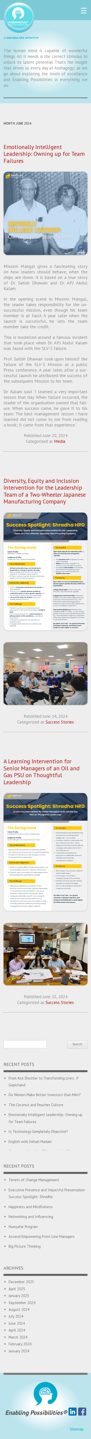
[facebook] (82, 1413)
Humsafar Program (23, 1226)
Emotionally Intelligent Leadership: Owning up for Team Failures (44, 153)
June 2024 (17, 1323)
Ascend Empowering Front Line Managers (42, 1236)
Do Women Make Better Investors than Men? (45, 1094)
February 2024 (20, 1344)
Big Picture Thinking (25, 1246)
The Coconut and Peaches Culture (36, 1104)
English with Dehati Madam (30, 1141)
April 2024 (17, 1330)
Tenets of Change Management (34, 1179)
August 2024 (19, 1309)
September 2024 (22, 1302)
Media (59, 441)
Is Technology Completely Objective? (38, 1131)
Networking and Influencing (31, 1216)
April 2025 (17, 1288)
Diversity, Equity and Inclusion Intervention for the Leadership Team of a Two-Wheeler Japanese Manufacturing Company (45, 491)
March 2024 (18, 1337)
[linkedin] (73, 1413)
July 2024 (16, 1316)
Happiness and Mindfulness (31, 1206)
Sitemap (77, 1428)
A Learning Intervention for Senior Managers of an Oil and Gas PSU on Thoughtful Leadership (42, 771)
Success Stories (60, 722)
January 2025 (19, 1295)
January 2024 (19, 1351)
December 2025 (21, 1281)
